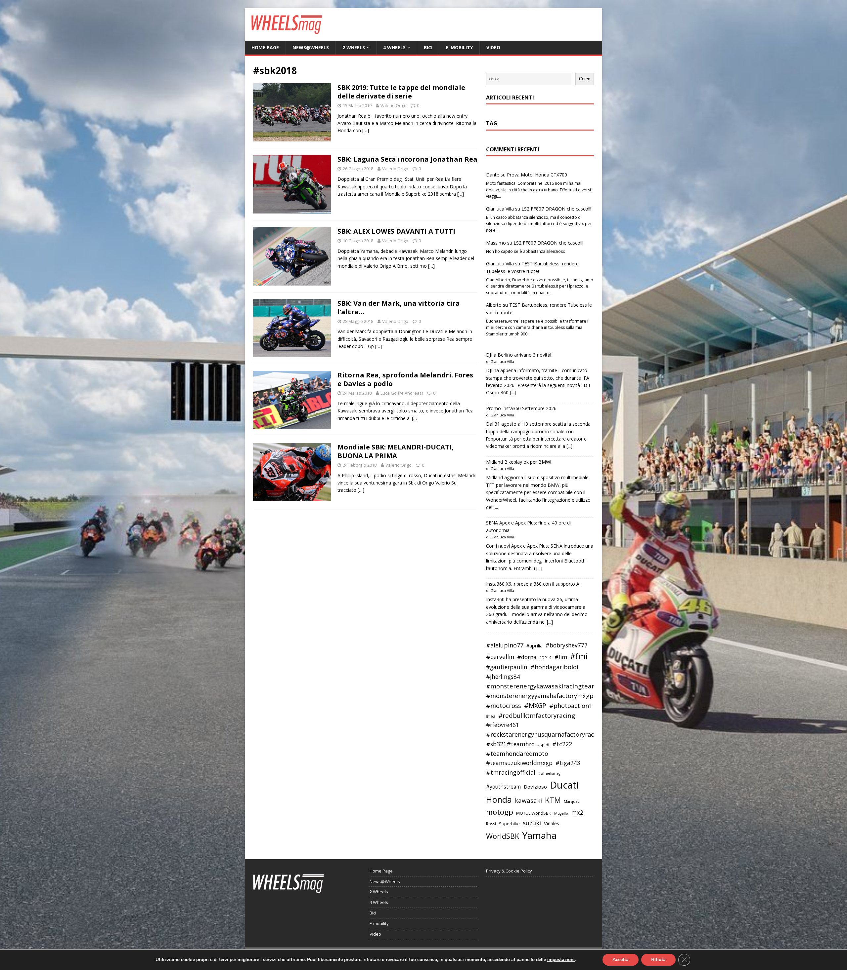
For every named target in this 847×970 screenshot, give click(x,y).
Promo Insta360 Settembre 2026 (521, 408)
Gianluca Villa (500, 209)
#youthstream (503, 786)
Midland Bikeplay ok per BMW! (518, 462)
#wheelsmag (549, 773)
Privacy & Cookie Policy (509, 871)
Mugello (561, 813)
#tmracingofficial (510, 772)
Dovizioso (535, 786)
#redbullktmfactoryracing (536, 715)
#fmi (579, 656)
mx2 (577, 812)
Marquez (572, 801)
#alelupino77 (504, 645)
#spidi (543, 745)
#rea (490, 716)
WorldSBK (502, 836)
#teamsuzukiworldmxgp (519, 763)
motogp (499, 812)
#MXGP (535, 705)
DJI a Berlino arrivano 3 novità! (518, 355)
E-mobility (459, 47)
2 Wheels (353, 47)
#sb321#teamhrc (510, 744)
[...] (513, 392)
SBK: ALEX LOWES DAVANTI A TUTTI (396, 231)
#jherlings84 (503, 676)
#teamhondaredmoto (517, 753)
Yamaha (539, 835)
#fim (561, 657)
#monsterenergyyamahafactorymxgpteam (547, 696)
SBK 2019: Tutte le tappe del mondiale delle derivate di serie (401, 91)
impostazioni (561, 960)
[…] (365, 130)
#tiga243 (568, 763)
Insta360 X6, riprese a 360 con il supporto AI (533, 584)
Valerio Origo (393, 105)
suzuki (532, 823)
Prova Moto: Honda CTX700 (537, 175)
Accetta (620, 959)
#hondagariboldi (554, 667)
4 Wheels (394, 47)
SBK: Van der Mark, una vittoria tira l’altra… (398, 307)
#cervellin (500, 657)
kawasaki (528, 800)
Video (493, 47)
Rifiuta (658, 959)
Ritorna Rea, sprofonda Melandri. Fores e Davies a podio (405, 379)
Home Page (265, 47)
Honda (499, 799)
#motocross (503, 706)
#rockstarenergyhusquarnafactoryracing (544, 734)
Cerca (584, 78)
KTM (553, 800)
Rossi (491, 824)
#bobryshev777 (567, 645)
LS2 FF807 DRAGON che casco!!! (556, 209)
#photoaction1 (570, 706)
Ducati (564, 785)
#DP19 (545, 657)
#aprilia (534, 645)
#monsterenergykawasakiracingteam (542, 686)
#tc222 (562, 744)
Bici (428, 47)
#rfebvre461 (502, 725)
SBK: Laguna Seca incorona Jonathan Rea (407, 159)
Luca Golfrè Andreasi (401, 393)
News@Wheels (310, 47)
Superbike (509, 824)
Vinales (551, 823)
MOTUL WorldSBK (533, 813)
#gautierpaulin (506, 667)
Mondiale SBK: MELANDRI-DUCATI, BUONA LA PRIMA (395, 451)
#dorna (526, 657)
